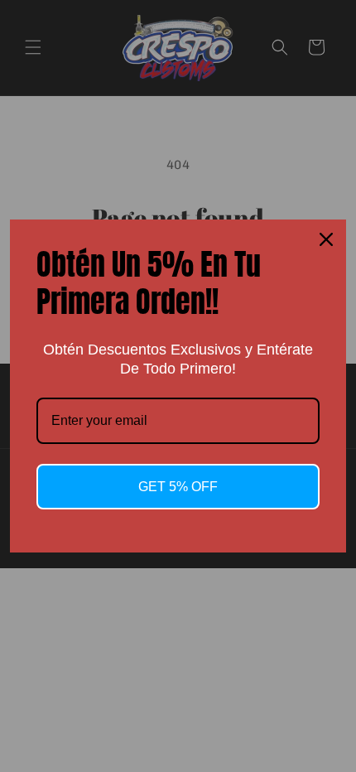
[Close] (326, 239)
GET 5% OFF (178, 487)
